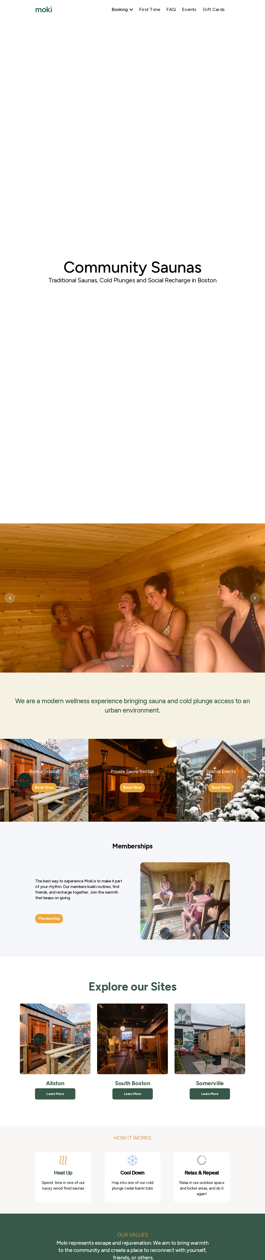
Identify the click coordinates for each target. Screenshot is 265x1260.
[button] (121, 9)
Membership (49, 918)
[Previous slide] (10, 598)
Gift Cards (214, 9)
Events (189, 9)
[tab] (122, 666)
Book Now (44, 787)
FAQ (171, 9)
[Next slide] (255, 598)
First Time (149, 9)
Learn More (55, 1094)
